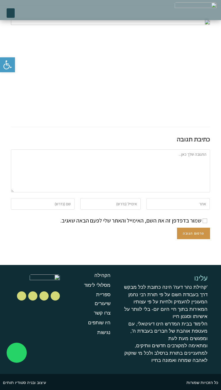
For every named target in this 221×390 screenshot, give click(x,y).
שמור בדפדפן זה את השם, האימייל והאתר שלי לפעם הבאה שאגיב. (130, 220)
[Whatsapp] (17, 353)
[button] (11, 13)
